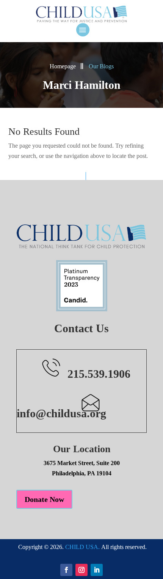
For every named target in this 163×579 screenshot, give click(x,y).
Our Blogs (101, 66)
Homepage (63, 66)
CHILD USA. (82, 547)
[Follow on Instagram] (81, 570)
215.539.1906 (98, 374)
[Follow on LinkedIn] (97, 570)
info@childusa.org (61, 413)
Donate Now (44, 499)
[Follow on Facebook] (66, 570)
